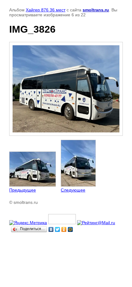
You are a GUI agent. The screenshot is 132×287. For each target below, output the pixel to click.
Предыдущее (22, 190)
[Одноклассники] (64, 229)
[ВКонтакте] (51, 229)
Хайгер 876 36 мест (45, 9)
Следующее (73, 190)
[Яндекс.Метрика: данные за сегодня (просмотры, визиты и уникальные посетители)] (28, 222)
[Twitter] (57, 229)
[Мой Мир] (70, 229)
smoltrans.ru (96, 9)
